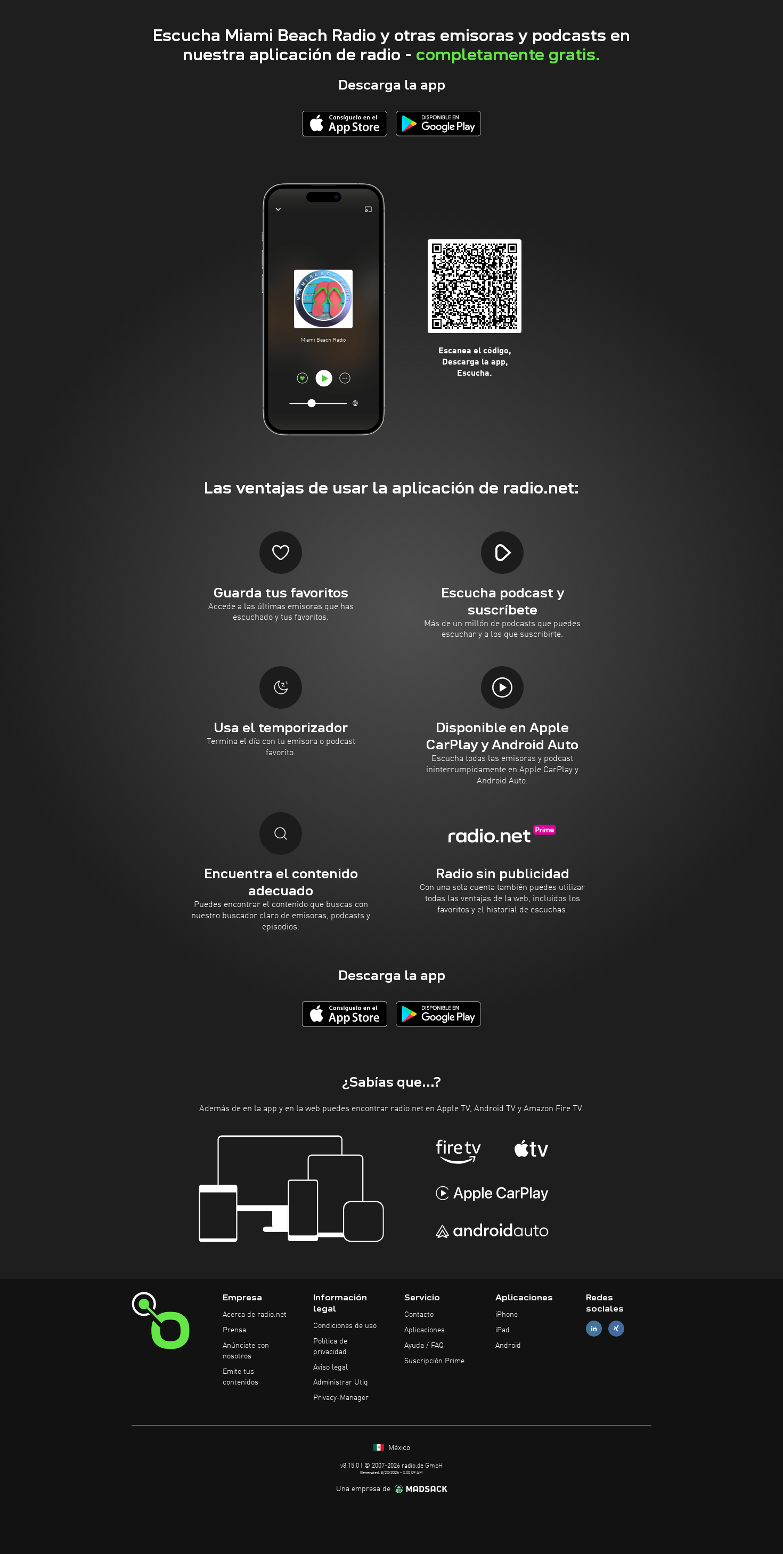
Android (508, 1345)
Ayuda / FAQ (424, 1345)
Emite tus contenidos (240, 1377)
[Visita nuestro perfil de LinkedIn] (594, 1328)
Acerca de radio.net (255, 1314)
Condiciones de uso (345, 1326)
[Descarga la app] (344, 123)
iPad (502, 1330)
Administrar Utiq (340, 1382)
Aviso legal (330, 1367)
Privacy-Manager (341, 1398)
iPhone (506, 1314)
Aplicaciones (424, 1330)
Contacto (419, 1314)
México (398, 1448)
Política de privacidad (330, 1347)
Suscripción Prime (434, 1361)
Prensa (234, 1330)
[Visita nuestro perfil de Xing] (616, 1328)
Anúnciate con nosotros (246, 1351)
